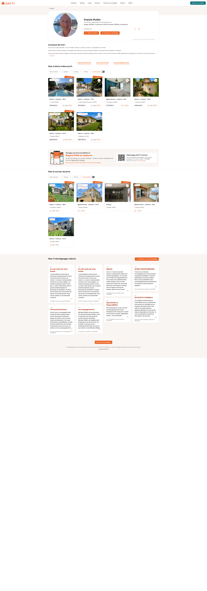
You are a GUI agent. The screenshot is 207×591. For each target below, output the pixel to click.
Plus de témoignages (103, 342)
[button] (61, 87)
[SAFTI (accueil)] (7, 3)
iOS (140, 160)
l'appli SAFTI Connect (78, 160)
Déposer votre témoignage (148, 259)
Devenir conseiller (198, 3)
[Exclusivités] (103, 72)
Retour (52, 8)
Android (144, 160)
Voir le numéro (92, 33)
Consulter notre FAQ (103, 349)
